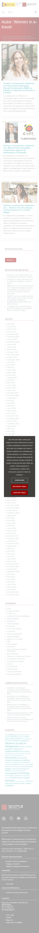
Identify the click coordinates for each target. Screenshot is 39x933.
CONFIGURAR (19, 480)
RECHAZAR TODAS (19, 486)
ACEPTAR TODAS (19, 492)
